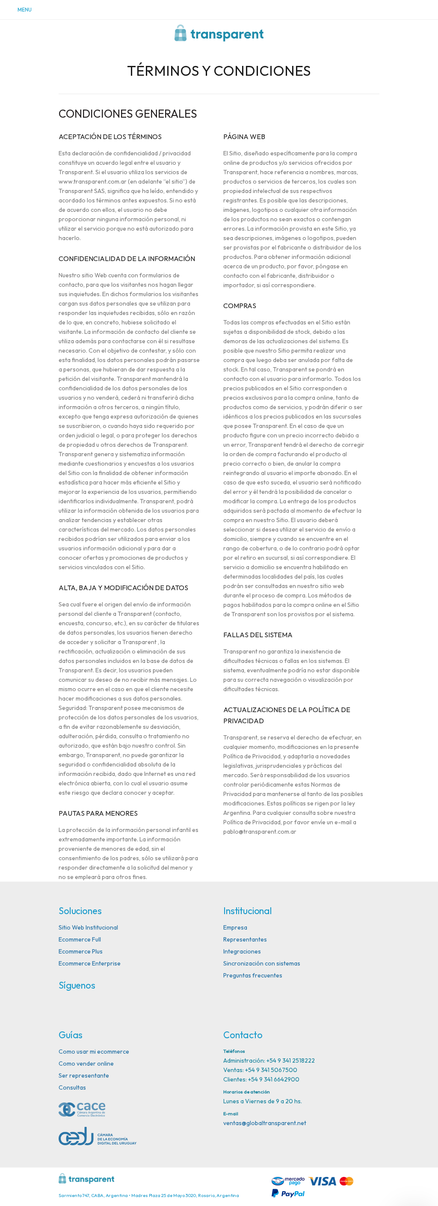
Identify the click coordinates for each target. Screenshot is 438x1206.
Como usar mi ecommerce (94, 1051)
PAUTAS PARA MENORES (98, 813)
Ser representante (84, 1075)
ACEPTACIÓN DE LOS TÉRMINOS (110, 136)
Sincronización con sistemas (261, 963)
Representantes (245, 939)
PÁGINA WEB (244, 136)
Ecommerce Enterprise (90, 963)
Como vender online (86, 1063)
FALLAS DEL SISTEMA (258, 634)
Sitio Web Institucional (88, 927)
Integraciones (242, 951)
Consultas (72, 1087)
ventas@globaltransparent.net (264, 1123)
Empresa (235, 927)
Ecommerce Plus (81, 951)
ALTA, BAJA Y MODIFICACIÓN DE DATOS (123, 587)
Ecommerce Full (80, 939)
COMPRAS (239, 305)
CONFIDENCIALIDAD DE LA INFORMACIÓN (127, 258)
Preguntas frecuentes (252, 975)
